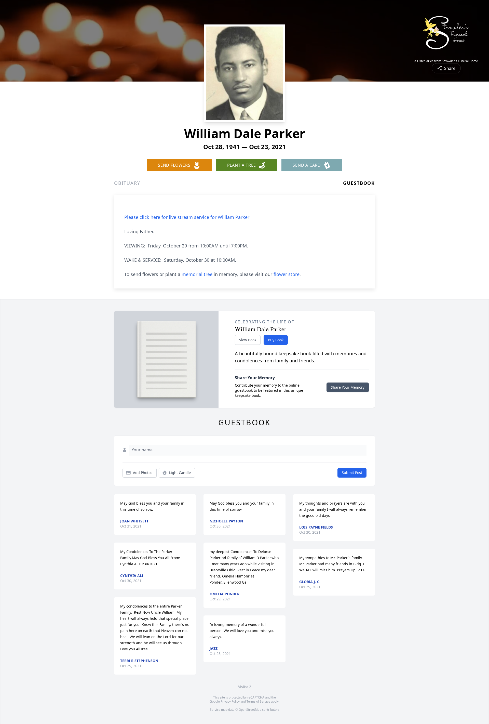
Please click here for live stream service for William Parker (186, 217)
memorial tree (197, 274)
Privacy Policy (230, 701)
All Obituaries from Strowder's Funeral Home (446, 61)
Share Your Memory (347, 387)
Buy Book (275, 339)
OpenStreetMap (250, 709)
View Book (247, 339)
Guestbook (359, 183)
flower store (287, 274)
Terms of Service (258, 701)
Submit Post (352, 472)
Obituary (127, 183)
